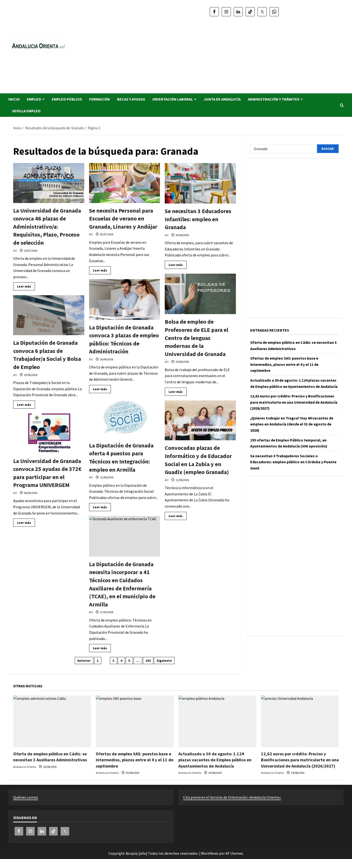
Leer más (26, 287)
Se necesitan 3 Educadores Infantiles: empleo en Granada (198, 219)
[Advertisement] (244, 52)
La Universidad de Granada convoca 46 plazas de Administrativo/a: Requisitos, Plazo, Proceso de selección (47, 226)
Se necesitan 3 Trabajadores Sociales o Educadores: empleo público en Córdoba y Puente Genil (293, 461)
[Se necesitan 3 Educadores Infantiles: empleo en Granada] (200, 183)
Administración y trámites (273, 99)
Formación (99, 99)
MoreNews (209, 853)
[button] (342, 105)
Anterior (84, 660)
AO (15, 250)
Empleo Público (67, 99)
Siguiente (164, 660)
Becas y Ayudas (131, 99)
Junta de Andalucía (222, 99)
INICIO (14, 99)
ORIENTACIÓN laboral (172, 99)
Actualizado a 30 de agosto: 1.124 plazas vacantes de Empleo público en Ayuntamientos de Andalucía (214, 760)
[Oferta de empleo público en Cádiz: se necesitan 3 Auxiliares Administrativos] (52, 721)
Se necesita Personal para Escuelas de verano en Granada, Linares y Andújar (123, 218)
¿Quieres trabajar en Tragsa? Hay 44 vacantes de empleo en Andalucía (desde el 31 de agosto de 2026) (291, 424)
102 (148, 660)
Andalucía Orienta (24, 767)
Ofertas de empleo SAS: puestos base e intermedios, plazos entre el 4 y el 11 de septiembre (284, 364)
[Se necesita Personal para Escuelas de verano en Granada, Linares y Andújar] (124, 183)
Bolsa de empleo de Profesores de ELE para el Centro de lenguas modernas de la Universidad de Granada (196, 337)
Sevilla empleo (26, 110)
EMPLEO (34, 99)
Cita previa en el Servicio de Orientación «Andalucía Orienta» (232, 797)
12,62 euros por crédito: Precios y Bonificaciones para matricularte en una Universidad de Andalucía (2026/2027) (293, 402)
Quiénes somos (25, 797)
